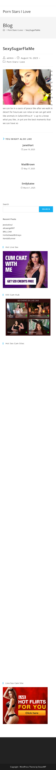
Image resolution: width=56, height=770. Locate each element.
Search (6, 204)
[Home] (4, 30)
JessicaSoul (7, 224)
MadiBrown (28, 164)
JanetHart (28, 145)
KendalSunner (9, 238)
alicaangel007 (9, 228)
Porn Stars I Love (17, 11)
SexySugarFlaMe (33, 30)
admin (10, 58)
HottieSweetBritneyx (12, 235)
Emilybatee (28, 183)
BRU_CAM (7, 231)
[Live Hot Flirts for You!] (25, 705)
